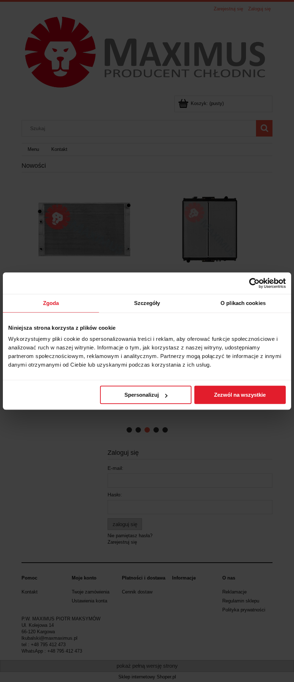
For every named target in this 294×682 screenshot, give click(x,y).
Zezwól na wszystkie (240, 395)
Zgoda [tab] (51, 303)
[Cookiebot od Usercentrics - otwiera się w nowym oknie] (254, 283)
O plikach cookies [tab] (243, 303)
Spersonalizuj (141, 395)
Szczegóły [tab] (147, 303)
